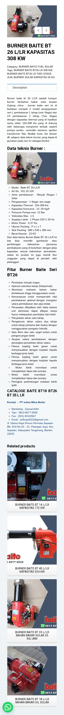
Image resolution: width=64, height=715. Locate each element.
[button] (7, 707)
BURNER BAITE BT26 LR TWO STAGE (29, 73)
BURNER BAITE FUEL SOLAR (36, 66)
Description (20, 87)
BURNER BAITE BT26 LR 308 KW (33, 70)
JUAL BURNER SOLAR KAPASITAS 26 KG (31, 77)
